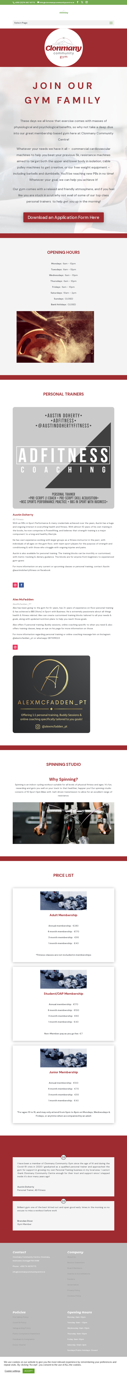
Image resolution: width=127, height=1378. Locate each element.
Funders (71, 1279)
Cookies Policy (74, 1296)
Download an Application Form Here (63, 217)
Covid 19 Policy (19, 1322)
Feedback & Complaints (24, 1339)
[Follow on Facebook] (21, 585)
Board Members (74, 1268)
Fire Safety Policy (20, 1317)
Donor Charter (19, 1345)
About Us (71, 1257)
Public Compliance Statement (26, 1333)
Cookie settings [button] (12, 1371)
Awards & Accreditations (78, 1273)
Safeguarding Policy (22, 1328)
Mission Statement (76, 1262)
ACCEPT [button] (28, 1371)
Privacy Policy (73, 1290)
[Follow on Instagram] (15, 585)
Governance (73, 1284)
